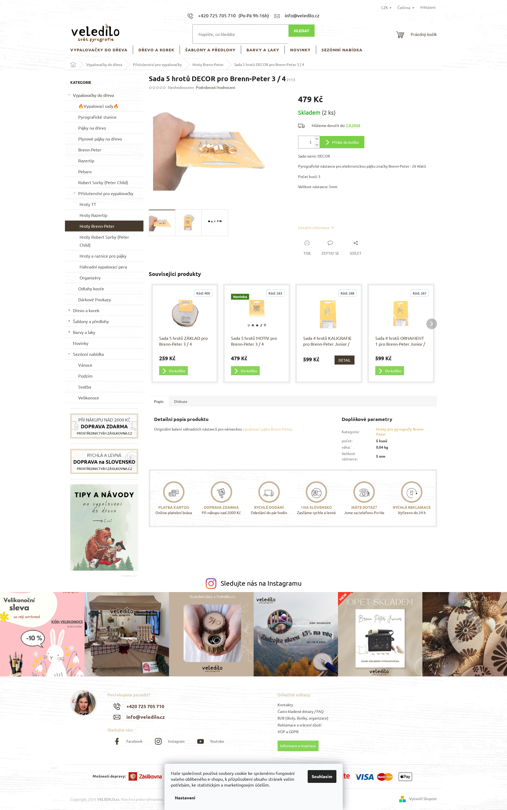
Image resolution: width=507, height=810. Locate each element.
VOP (281, 731)
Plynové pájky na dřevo (100, 138)
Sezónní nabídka (88, 354)
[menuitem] (99, 50)
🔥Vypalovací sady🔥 (98, 106)
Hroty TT (88, 204)
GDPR (294, 731)
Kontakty (285, 704)
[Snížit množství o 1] (317, 145)
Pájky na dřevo (92, 127)
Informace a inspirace (298, 745)
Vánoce (85, 364)
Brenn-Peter (89, 149)
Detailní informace (313, 227)
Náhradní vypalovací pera (103, 266)
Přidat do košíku (345, 142)
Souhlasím (322, 776)
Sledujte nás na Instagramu (261, 583)
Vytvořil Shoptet (423, 798)
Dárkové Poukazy (94, 299)
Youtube (217, 741)
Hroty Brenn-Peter (97, 226)
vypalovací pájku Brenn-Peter (267, 429)
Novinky (80, 343)
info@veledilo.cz (145, 717)
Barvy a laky (84, 332)
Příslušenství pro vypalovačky (105, 193)
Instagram (176, 741)
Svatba (84, 386)
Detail (345, 360)
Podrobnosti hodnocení (215, 87)
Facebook (134, 741)
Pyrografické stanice (97, 116)
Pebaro (85, 171)
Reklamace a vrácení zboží (299, 724)
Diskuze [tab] (180, 401)
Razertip (86, 160)
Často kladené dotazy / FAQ (301, 711)
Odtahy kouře (91, 288)
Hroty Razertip (93, 215)
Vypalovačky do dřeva (93, 95)
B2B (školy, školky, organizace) (303, 718)
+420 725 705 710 (145, 706)
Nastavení (185, 797)
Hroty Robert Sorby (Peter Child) (104, 240)
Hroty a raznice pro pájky (103, 255)
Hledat (301, 30)
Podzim (85, 375)
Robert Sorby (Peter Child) (103, 182)
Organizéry (90, 277)
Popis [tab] (158, 401)
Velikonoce (88, 397)
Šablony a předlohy (91, 321)
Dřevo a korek (86, 310)
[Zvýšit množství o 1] (317, 139)
